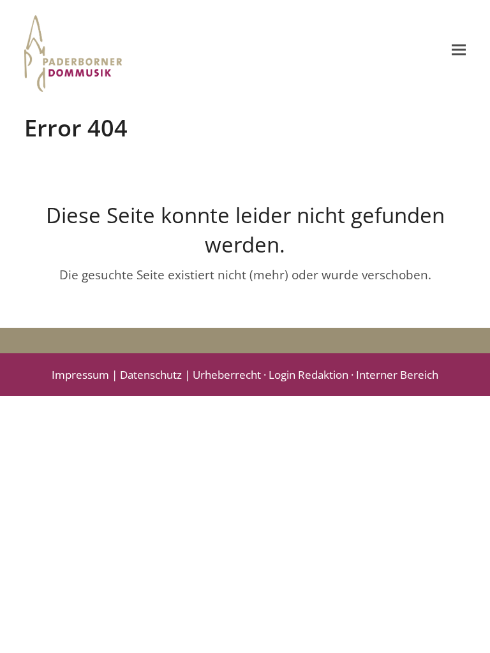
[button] (459, 49)
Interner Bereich (397, 374)
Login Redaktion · (312, 374)
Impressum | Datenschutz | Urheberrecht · (160, 374)
